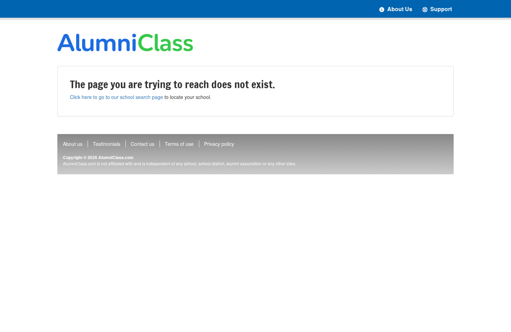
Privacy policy (219, 143)
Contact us (142, 143)
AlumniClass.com (115, 157)
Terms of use (179, 143)
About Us (399, 9)
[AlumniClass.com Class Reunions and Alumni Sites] (125, 42)
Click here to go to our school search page (116, 96)
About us (72, 143)
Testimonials (106, 143)
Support (440, 9)
